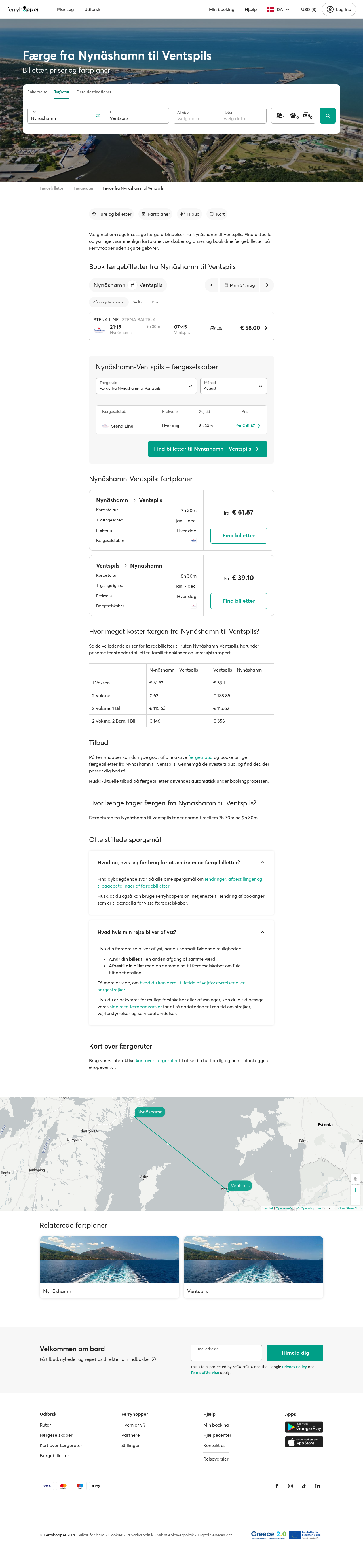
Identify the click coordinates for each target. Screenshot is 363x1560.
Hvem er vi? (133, 1425)
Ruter (45, 1425)
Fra (34, 112)
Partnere (130, 1435)
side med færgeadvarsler (136, 1006)
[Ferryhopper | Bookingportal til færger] (23, 9)
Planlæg (65, 9)
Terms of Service (205, 1372)
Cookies (115, 1535)
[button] (132, 285)
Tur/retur (61, 91)
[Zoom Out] (355, 1200)
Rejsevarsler (216, 1459)
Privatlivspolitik (139, 1535)
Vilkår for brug (91, 1535)
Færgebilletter (52, 188)
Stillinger (130, 1445)
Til (111, 112)
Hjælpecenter (217, 1435)
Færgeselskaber (56, 1435)
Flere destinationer (93, 91)
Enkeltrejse (37, 91)
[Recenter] (355, 1179)
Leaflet (268, 1208)
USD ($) (308, 9)
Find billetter (239, 535)
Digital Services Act (215, 1535)
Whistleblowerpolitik (175, 1535)
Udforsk (92, 9)
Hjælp (251, 9)
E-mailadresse (206, 1349)
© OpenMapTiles (309, 1208)
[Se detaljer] (154, 1359)
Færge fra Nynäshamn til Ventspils (133, 188)
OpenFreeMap (286, 1208)
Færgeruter (84, 188)
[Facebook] (276, 1486)
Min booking (222, 9)
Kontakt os (214, 1445)
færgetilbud (200, 757)
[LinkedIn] (317, 1486)
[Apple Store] (304, 1441)
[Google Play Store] (304, 1427)
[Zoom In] (355, 1190)
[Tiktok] (304, 1486)
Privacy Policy (294, 1366)
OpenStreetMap (350, 1208)
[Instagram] (290, 1486)
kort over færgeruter (157, 1060)
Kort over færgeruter (61, 1445)
